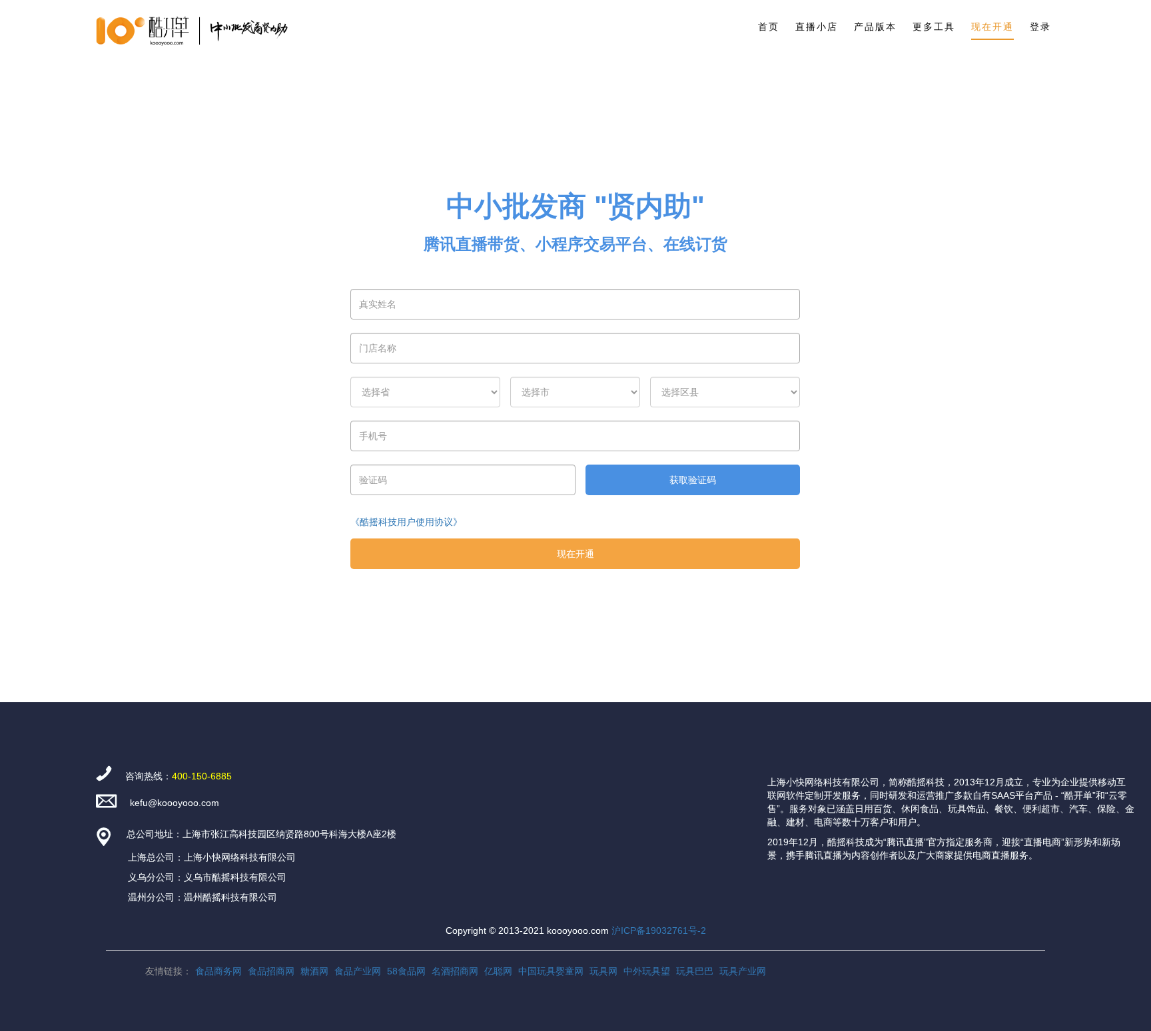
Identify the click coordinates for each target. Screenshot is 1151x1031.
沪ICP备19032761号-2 (658, 930)
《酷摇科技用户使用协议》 (406, 521)
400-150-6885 (202, 776)
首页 (768, 26)
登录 (1040, 26)
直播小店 (816, 26)
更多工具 (934, 26)
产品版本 (875, 26)
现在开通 (992, 26)
